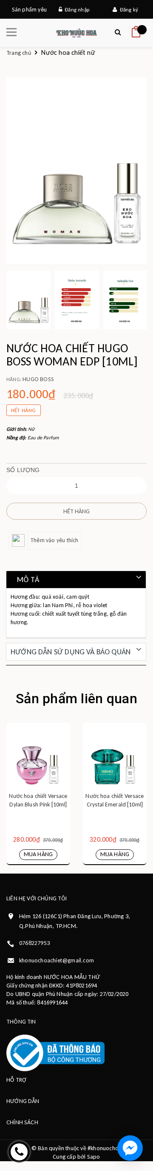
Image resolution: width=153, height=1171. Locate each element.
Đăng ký (127, 9)
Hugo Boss (38, 379)
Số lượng (23, 470)
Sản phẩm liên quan (76, 698)
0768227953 (34, 943)
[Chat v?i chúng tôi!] (130, 1148)
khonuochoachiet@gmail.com (56, 960)
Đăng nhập (75, 9)
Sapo (93, 1156)
